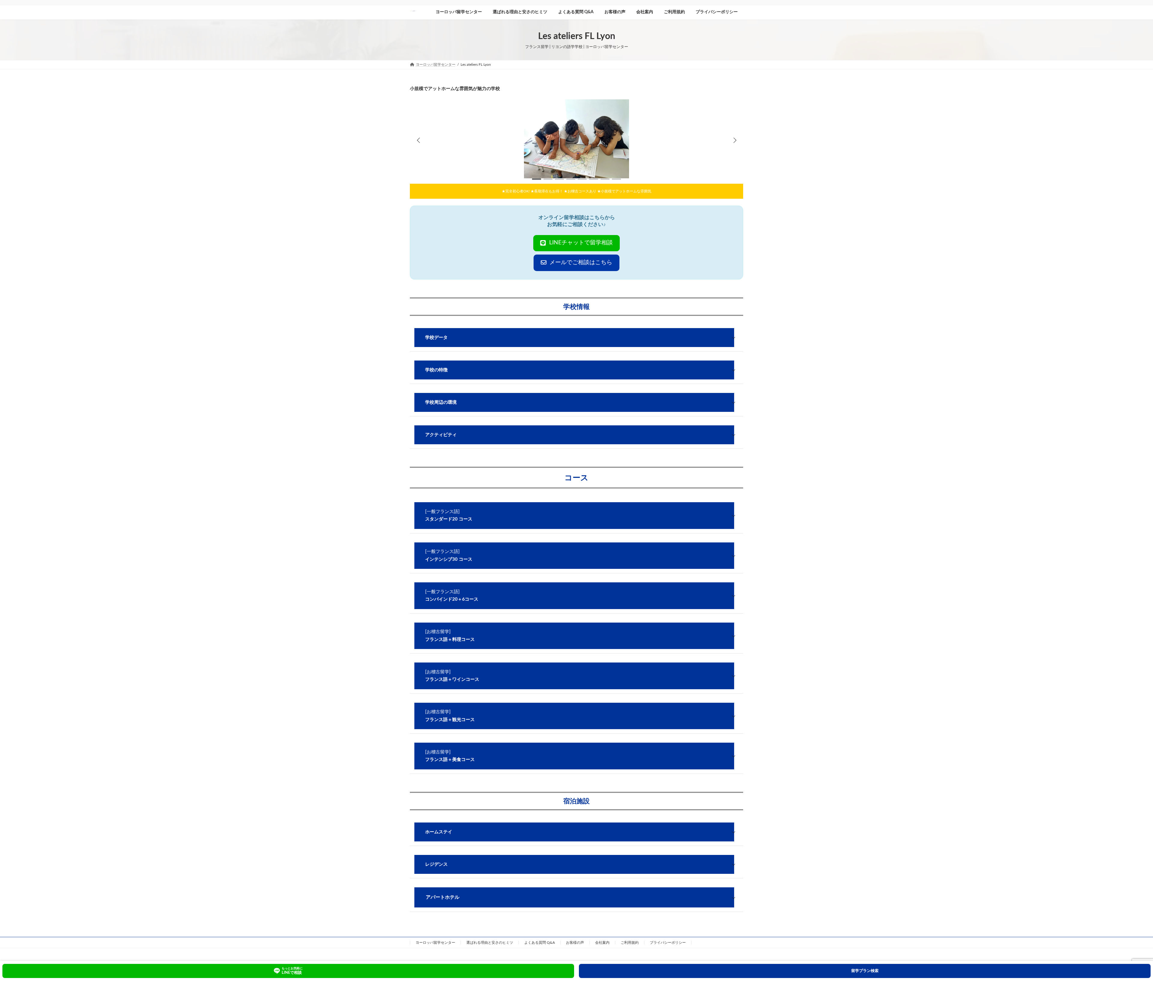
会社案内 (602, 942)
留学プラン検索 (865, 971)
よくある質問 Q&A (539, 942)
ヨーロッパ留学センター (435, 942)
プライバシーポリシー (668, 942)
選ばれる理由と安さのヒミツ (489, 942)
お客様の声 (575, 942)
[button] (734, 140)
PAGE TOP (1123, 945)
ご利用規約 (630, 942)
